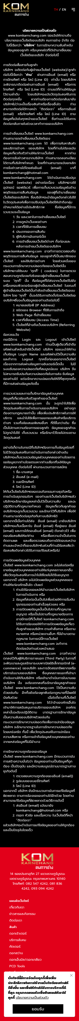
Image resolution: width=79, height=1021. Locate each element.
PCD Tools (17, 966)
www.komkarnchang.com (22, 177)
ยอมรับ (38, 1009)
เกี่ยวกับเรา (16, 907)
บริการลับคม (17, 940)
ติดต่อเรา (15, 920)
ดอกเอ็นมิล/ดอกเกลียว (25, 959)
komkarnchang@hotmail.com (25, 172)
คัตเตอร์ (14, 946)
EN (64, 9)
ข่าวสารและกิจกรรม (22, 913)
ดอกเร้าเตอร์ (18, 933)
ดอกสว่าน (16, 953)
